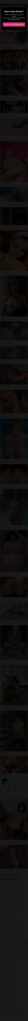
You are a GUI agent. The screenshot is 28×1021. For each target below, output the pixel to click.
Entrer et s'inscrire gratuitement (14, 24)
